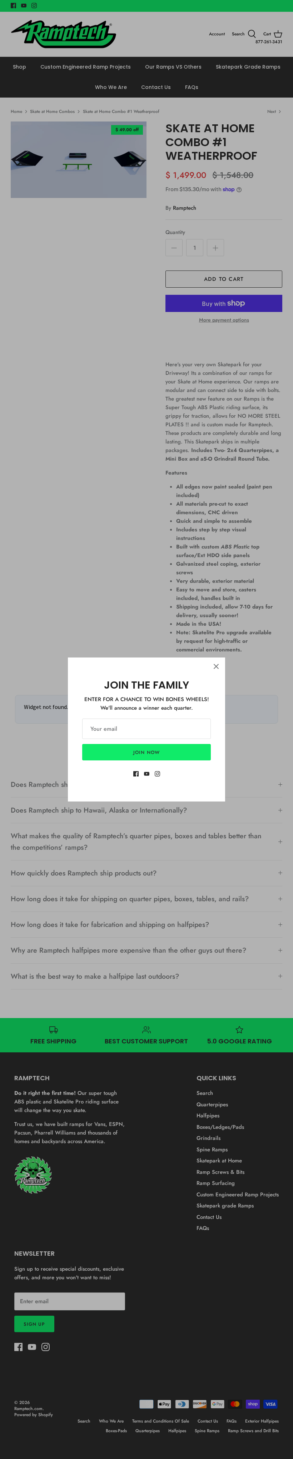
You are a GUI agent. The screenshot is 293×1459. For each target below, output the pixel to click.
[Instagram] (157, 773)
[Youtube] (146, 773)
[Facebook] (136, 773)
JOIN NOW (146, 752)
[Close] (216, 666)
